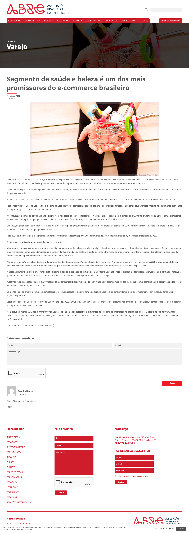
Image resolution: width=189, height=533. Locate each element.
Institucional (14, 21)
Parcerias (12, 497)
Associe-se (143, 21)
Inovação (77, 21)
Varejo (17, 47)
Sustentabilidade (45, 21)
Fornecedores (128, 21)
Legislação (12, 487)
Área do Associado (171, 21)
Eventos (98, 21)
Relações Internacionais (19, 502)
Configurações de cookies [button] (164, 529)
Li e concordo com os (132, 476)
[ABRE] (45, 9)
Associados (29, 21)
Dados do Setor (112, 21)
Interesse (120, 471)
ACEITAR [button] (180, 528)
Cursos (88, 21)
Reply (9, 407)
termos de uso (142, 477)
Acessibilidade (63, 21)
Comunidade (13, 492)
